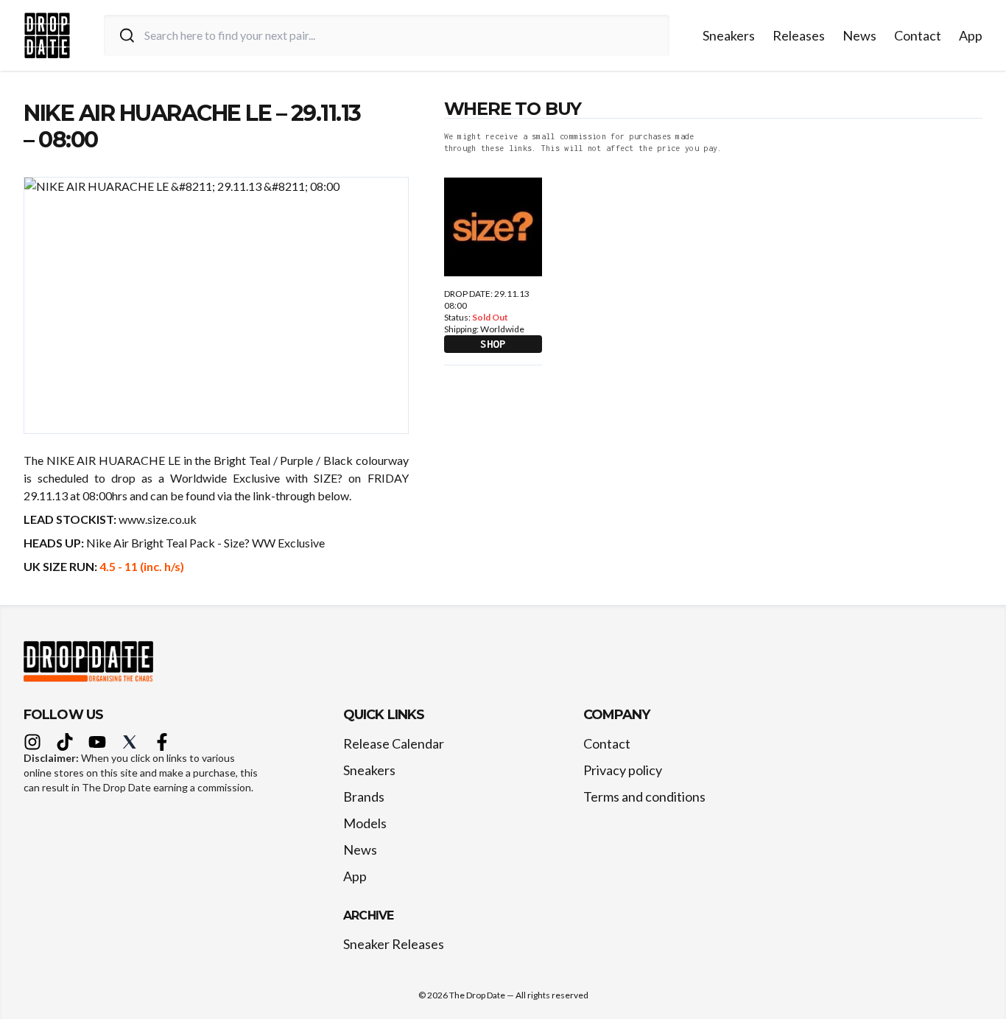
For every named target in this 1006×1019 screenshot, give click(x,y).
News (859, 35)
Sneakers (729, 35)
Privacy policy (622, 770)
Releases (799, 35)
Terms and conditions (644, 796)
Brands (363, 796)
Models (365, 823)
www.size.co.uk (158, 519)
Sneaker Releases (393, 944)
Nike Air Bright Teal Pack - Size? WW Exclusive (206, 543)
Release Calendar (393, 743)
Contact (917, 35)
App (970, 35)
